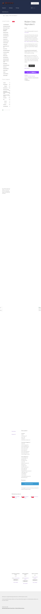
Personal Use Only (35, 77)
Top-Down (7, 15)
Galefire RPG (5, 44)
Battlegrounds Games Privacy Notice (8, 608)
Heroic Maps (5, 48)
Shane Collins (5, 70)
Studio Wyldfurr (5, 73)
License (4, 82)
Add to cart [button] (15, 579)
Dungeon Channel (6, 40)
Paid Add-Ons (30, 77)
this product (26, 32)
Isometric (4, 104)
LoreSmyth (5, 53)
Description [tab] (14, 431)
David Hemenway (6, 35)
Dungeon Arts (5, 39)
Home (4, 15)
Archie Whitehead (6, 24)
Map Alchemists (5, 57)
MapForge (10, 7)
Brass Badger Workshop (31, 76)
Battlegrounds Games (6, 26)
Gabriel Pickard (5, 42)
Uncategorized (5, 106)
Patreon (5, 86)
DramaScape (5, 37)
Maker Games (5, 55)
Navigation (4, 7)
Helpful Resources (5, 11)
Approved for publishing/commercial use (6, 92)
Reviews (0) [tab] (14, 434)
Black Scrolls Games (6, 27)
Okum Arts (5, 66)
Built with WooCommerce (19, 608)
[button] (27, 68)
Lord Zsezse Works (6, 52)
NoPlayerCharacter (6, 65)
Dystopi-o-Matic (33, 41)
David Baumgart (5, 34)
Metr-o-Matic (26, 41)
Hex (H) (5, 101)
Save (13, 21)
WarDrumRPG (5, 75)
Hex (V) (5, 102)
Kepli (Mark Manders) (6, 50)
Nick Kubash (5, 63)
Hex (3, 99)
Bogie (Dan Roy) (5, 32)
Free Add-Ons (5, 84)
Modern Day (28, 80)
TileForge (17, 7)
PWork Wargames (6, 68)
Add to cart (32, 65)
